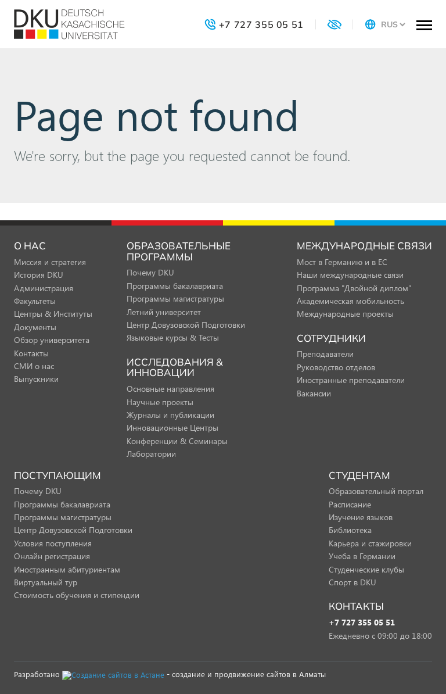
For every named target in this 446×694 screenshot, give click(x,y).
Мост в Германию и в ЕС (342, 261)
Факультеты (35, 300)
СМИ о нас (34, 365)
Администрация (43, 288)
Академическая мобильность (350, 300)
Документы (35, 326)
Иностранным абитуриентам (67, 569)
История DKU (38, 274)
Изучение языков (361, 517)
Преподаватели (325, 353)
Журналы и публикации (170, 414)
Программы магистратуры (175, 298)
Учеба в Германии (362, 555)
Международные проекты (345, 313)
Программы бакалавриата (175, 285)
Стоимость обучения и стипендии (76, 594)
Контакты (31, 353)
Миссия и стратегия (50, 261)
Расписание (350, 504)
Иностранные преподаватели (351, 379)
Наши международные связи (350, 274)
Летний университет (164, 311)
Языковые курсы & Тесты (173, 337)
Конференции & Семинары (177, 440)
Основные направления (170, 388)
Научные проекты (160, 401)
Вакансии (314, 393)
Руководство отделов (336, 367)
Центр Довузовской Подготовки (186, 324)
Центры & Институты (53, 313)
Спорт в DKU (352, 582)
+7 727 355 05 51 (362, 623)
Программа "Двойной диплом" (354, 288)
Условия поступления (53, 543)
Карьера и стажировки (370, 543)
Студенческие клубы (366, 569)
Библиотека (350, 529)
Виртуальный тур (45, 582)
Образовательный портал (376, 490)
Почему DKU (150, 272)
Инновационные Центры (172, 427)
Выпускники (36, 378)
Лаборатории (151, 453)
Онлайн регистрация (52, 555)
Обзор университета (51, 339)
